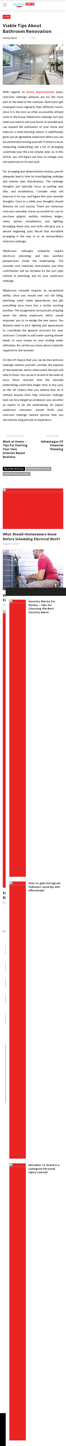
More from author (38, 468)
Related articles (14, 468)
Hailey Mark (10, 38)
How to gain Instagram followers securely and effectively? (44, 886)
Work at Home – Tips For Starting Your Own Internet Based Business (15, 449)
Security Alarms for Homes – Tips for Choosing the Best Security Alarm (41, 606)
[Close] (10, 592)
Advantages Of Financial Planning (52, 445)
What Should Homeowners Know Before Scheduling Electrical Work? (31, 536)
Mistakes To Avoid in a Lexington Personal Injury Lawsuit (44, 1168)
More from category (16, 473)
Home (7, 16)
